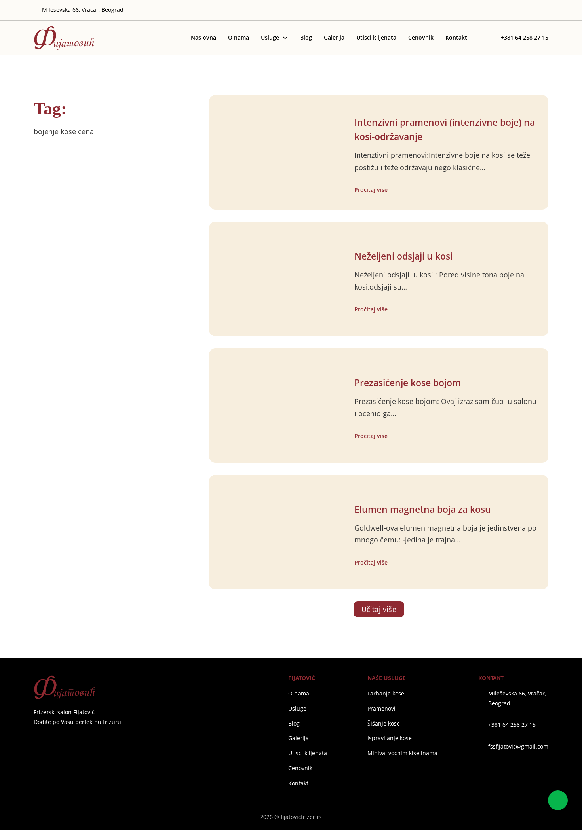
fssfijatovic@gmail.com (518, 746)
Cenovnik (421, 37)
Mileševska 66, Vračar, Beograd (517, 698)
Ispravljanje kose (389, 738)
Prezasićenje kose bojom (407, 383)
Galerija (334, 37)
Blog (306, 37)
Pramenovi (381, 708)
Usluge (270, 37)
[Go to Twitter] (510, 10)
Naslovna (203, 37)
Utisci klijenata (376, 37)
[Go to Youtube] (534, 10)
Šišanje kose (383, 723)
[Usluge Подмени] (285, 37)
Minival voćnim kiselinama (402, 753)
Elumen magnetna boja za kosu (422, 509)
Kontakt (456, 37)
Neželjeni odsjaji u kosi (403, 256)
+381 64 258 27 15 (512, 724)
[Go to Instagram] (522, 10)
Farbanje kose (385, 693)
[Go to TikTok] (545, 10)
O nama (238, 37)
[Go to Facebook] (37, 741)
